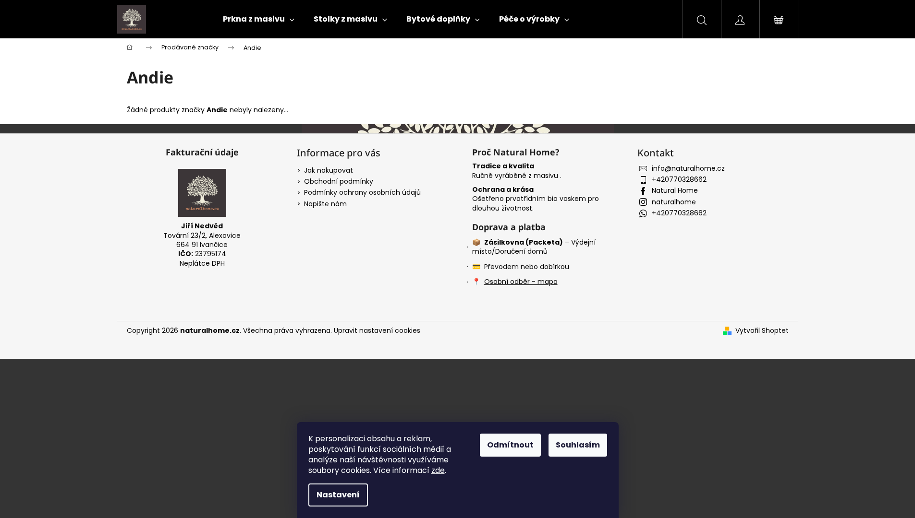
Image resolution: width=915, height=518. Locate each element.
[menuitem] (258, 19)
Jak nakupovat (328, 170)
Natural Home (675, 190)
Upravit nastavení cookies (377, 330)
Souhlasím (578, 444)
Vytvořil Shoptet (762, 330)
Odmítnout (510, 444)
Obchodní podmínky (338, 181)
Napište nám (325, 204)
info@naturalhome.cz (688, 168)
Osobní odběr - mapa (521, 281)
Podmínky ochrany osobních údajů (362, 192)
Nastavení (338, 494)
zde (438, 470)
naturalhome (674, 202)
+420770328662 (679, 179)
